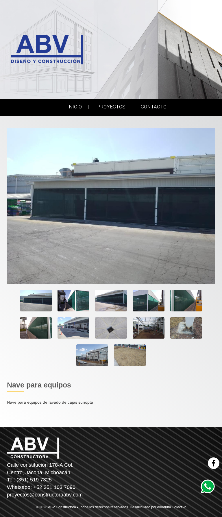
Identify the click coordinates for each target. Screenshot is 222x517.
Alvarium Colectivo (171, 507)
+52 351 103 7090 (54, 487)
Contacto (153, 107)
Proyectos (111, 107)
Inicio (74, 107)
